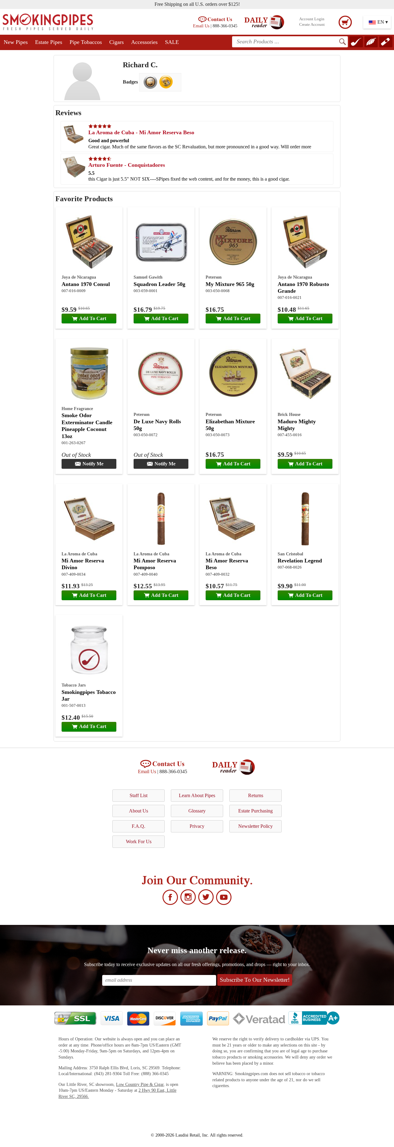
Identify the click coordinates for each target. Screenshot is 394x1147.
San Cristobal (290, 553)
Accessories (144, 42)
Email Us (201, 25)
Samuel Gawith (148, 277)
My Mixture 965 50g (230, 284)
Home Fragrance (77, 408)
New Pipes (16, 42)
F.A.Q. (138, 826)
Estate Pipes (48, 42)
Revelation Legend (300, 561)
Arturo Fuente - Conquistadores (126, 165)
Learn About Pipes (197, 795)
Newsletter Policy (255, 826)
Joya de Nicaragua (79, 277)
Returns (255, 795)
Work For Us (138, 841)
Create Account (312, 24)
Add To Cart (92, 318)
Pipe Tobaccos (86, 42)
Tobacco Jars (74, 685)
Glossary (197, 810)
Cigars (116, 42)
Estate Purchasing (255, 810)
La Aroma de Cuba (79, 553)
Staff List (138, 795)
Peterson (214, 277)
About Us (138, 810)
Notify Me (92, 463)
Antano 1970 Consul (86, 284)
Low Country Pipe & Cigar (139, 1084)
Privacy (197, 826)
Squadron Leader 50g (159, 284)
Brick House (289, 414)
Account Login (311, 19)
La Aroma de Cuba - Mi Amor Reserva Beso (141, 132)
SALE (172, 42)
